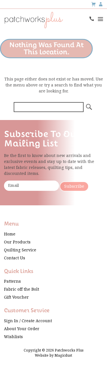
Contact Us (14, 258)
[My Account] (100, 4)
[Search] (89, 107)
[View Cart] (93, 4)
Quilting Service (20, 250)
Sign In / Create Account (28, 321)
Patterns (12, 281)
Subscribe (74, 186)
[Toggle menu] (100, 19)
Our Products (17, 242)
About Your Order (21, 329)
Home (9, 234)
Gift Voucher (16, 297)
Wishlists (13, 337)
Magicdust (63, 355)
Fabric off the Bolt (21, 289)
